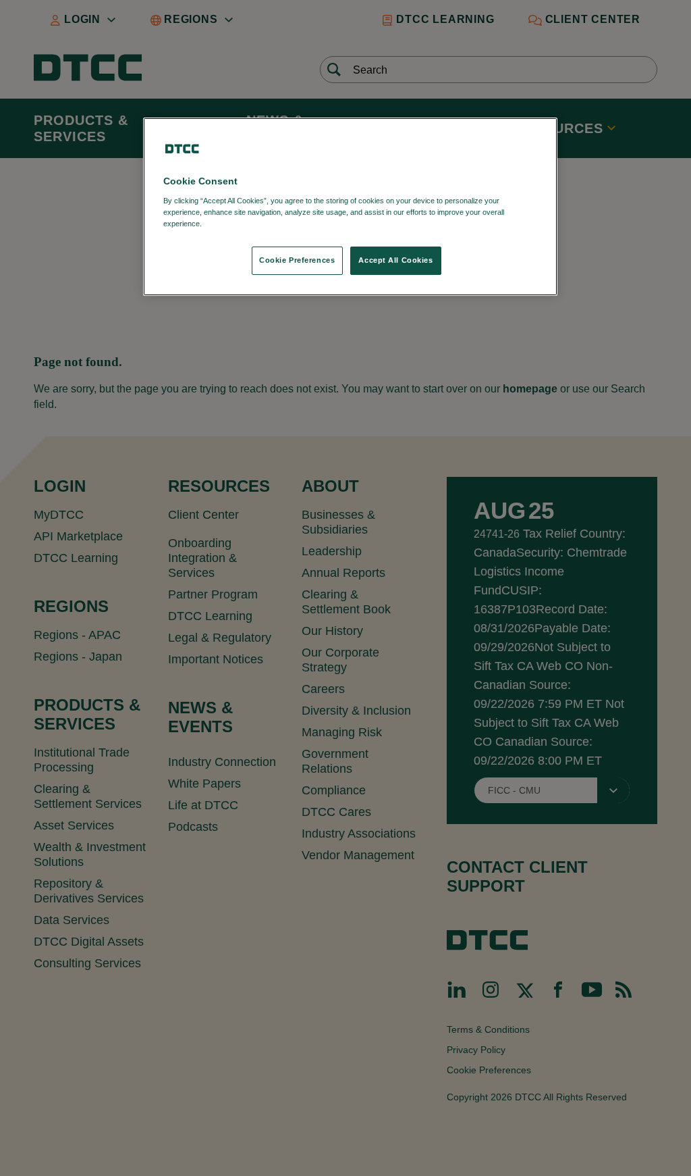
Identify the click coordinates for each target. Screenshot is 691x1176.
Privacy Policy (231, 224)
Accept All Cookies (395, 260)
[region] (350, 207)
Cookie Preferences (297, 260)
